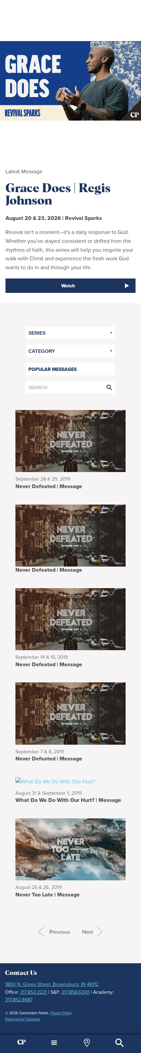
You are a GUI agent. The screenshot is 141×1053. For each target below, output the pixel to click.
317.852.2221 (33, 992)
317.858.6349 (75, 992)
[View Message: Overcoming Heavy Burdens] (70, 534)
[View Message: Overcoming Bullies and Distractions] (70, 713)
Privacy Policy (60, 1013)
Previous (41, 932)
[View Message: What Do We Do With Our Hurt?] (68, 781)
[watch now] (70, 81)
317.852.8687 (19, 999)
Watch (68, 285)
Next (92, 932)
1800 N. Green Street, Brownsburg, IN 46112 (52, 984)
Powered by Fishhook (22, 1019)
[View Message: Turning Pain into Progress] (70, 848)
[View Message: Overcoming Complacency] (70, 618)
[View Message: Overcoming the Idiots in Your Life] (70, 440)
